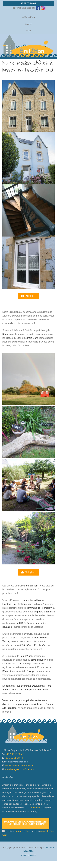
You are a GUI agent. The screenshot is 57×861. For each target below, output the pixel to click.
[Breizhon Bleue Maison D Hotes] (28, 158)
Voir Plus (30, 296)
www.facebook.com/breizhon (19, 765)
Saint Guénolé (28, 645)
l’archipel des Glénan (33, 689)
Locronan (26, 685)
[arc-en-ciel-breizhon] (28, 379)
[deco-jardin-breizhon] (28, 432)
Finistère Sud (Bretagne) (15, 604)
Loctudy (6, 663)
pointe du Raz (13, 685)
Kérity (5, 334)
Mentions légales (28, 855)
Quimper (31, 671)
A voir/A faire (28, 17)
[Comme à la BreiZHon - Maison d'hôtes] (28, 46)
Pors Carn (32, 337)
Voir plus (29, 572)
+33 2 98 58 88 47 (14, 754)
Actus (28, 30)
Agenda (28, 24)
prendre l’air (31, 585)
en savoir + (36, 807)
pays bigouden (38, 659)
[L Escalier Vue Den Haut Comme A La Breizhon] (28, 210)
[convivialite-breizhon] (28, 485)
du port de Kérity (23, 831)
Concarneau (15, 689)
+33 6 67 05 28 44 (13, 758)
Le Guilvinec (45, 645)
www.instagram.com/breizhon (19, 769)
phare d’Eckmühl (46, 611)
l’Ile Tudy (23, 663)
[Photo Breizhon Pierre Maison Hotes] (28, 106)
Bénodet (6, 671)
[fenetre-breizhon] (28, 263)
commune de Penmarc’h (39, 607)
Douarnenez (38, 685)
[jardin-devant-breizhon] (28, 538)
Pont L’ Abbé (26, 656)
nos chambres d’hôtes (31, 600)
